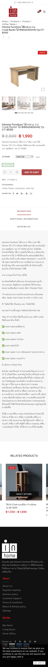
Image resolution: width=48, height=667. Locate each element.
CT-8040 (6, 157)
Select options (24, 494)
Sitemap (7, 610)
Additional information (24, 219)
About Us (7, 586)
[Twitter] (17, 193)
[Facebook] (13, 193)
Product (26, 21)
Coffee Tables (8, 24)
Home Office (9, 633)
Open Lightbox (24, 70)
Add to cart (31, 172)
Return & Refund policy (14, 606)
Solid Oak (30, 188)
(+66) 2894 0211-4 (25, 2)
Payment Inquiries (12, 590)
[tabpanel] (8, 103)
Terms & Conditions (13, 602)
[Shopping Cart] (38, 11)
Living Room (20, 188)
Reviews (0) (24, 227)
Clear (38, 157)
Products (15, 21)
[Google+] (22, 193)
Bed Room (8, 625)
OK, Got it (39, 663)
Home (5, 21)
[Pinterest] (27, 193)
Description (24, 211)
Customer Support (12, 598)
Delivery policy (10, 594)
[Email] (31, 193)
